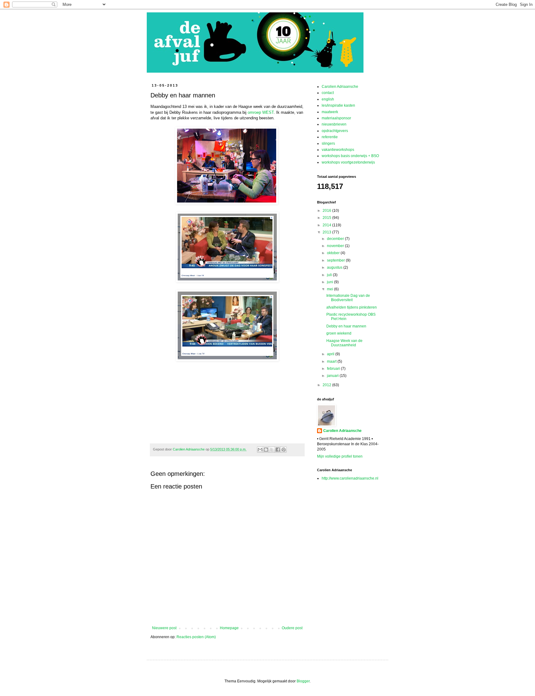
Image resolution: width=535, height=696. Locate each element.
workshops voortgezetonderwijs (348, 162)
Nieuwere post (164, 628)
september (336, 260)
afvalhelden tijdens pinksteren (351, 307)
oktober (334, 253)
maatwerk (330, 112)
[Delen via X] (272, 449)
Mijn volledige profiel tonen (340, 456)
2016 (327, 210)
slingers (328, 143)
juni (330, 282)
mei (330, 289)
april (331, 354)
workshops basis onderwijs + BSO (350, 156)
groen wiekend (338, 333)
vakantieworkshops (338, 149)
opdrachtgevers (335, 131)
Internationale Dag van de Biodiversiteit (348, 297)
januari (333, 376)
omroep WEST (261, 112)
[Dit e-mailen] (260, 449)
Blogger (303, 681)
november (336, 246)
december (336, 239)
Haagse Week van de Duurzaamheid (344, 343)
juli (330, 275)
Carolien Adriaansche (340, 86)
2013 (327, 232)
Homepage (229, 628)
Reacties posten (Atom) (196, 637)
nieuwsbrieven (334, 124)
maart (332, 361)
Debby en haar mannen (346, 326)
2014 (327, 225)
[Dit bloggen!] (266, 449)
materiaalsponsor (336, 118)
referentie (330, 137)
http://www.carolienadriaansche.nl (350, 478)
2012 (327, 385)
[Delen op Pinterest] (284, 449)
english (328, 99)
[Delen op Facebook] (278, 449)
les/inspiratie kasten (338, 105)
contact (328, 93)
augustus (335, 267)
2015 (327, 218)
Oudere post (292, 628)
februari (334, 368)
